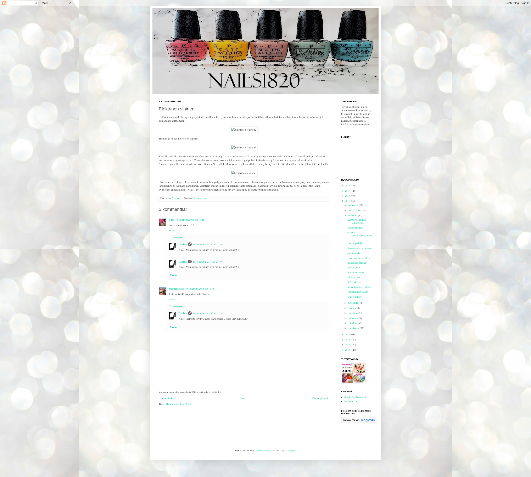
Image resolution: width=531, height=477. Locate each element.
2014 (348, 334)
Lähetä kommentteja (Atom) (178, 404)
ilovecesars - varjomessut (359, 248)
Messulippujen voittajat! (359, 287)
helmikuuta (353, 323)
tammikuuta (354, 328)
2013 (348, 339)
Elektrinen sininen (356, 272)
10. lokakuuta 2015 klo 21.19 (207, 244)
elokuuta (352, 307)
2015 (348, 200)
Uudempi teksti (167, 398)
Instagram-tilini (351, 401)
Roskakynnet (353, 267)
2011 (348, 349)
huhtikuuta (353, 317)
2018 (348, 185)
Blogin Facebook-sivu (355, 397)
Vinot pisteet (353, 277)
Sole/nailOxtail (176, 288)
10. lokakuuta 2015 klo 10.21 (189, 219)
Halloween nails (355, 227)
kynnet (205, 198)
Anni (171, 219)
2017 (348, 190)
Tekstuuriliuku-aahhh (357, 291)
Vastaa (172, 230)
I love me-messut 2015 (358, 257)
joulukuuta (353, 205)
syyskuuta (353, 302)
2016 (348, 195)
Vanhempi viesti (320, 398)
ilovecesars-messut (356, 262)
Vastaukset (177, 237)
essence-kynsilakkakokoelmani (359, 235)
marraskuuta (354, 210)
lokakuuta (353, 215)
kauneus (197, 198)
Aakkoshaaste (354, 282)
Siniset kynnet (354, 296)
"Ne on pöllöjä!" (355, 243)
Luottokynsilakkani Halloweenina (356, 221)
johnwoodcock (264, 450)
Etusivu (243, 398)
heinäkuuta (353, 312)
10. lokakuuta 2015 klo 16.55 (199, 288)
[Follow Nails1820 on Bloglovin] (359, 422)
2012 (348, 344)
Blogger (292, 450)
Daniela (183, 244)
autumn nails (353, 252)
